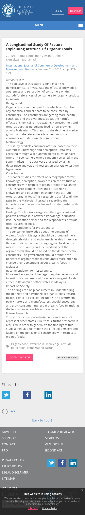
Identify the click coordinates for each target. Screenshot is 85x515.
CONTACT (8, 444)
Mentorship (53, 444)
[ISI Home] (21, 10)
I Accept (33, 508)
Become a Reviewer (59, 432)
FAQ (5, 450)
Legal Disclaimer (15, 472)
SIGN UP (75, 11)
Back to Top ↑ (42, 420)
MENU (39, 25)
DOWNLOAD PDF (20, 357)
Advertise (9, 432)
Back (11, 411)
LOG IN (58, 11)
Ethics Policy (12, 466)
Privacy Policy (13, 460)
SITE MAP (8, 478)
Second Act (53, 450)
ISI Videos (51, 438)
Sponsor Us (11, 438)
